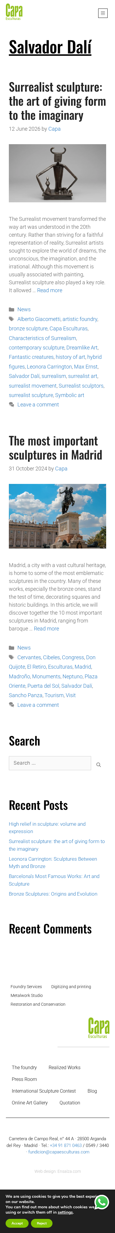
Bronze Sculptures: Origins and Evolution (53, 894)
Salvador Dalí (24, 376)
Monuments (46, 676)
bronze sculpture (28, 328)
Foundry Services (26, 986)
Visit (71, 695)
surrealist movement (33, 386)
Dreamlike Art (82, 347)
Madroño (19, 676)
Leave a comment (38, 404)
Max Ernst (86, 367)
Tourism (54, 695)
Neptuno (73, 676)
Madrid (83, 667)
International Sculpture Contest (44, 1091)
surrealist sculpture (31, 395)
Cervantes (29, 657)
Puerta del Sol (43, 686)
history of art (70, 357)
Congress (73, 657)
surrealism (54, 376)
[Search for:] (50, 765)
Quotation (70, 1103)
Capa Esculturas (69, 328)
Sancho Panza (25, 695)
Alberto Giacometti (38, 319)
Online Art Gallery (30, 1103)
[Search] (98, 765)
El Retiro (36, 667)
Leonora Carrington (49, 367)
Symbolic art (69, 395)
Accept (17, 1223)
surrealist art (82, 376)
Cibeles (51, 657)
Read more (49, 290)
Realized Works (64, 1067)
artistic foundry (80, 319)
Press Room (24, 1079)
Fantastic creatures (31, 357)
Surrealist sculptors (81, 386)
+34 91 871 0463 (66, 1145)
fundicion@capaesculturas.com (58, 1152)
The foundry (24, 1067)
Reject (42, 1223)
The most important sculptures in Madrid (55, 447)
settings (65, 1212)
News (24, 309)
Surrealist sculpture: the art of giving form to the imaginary (57, 100)
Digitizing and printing (71, 986)
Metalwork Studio (27, 995)
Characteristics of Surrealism (42, 338)
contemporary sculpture (36, 347)
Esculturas (60, 667)
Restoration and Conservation (38, 1004)
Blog (92, 1091)
